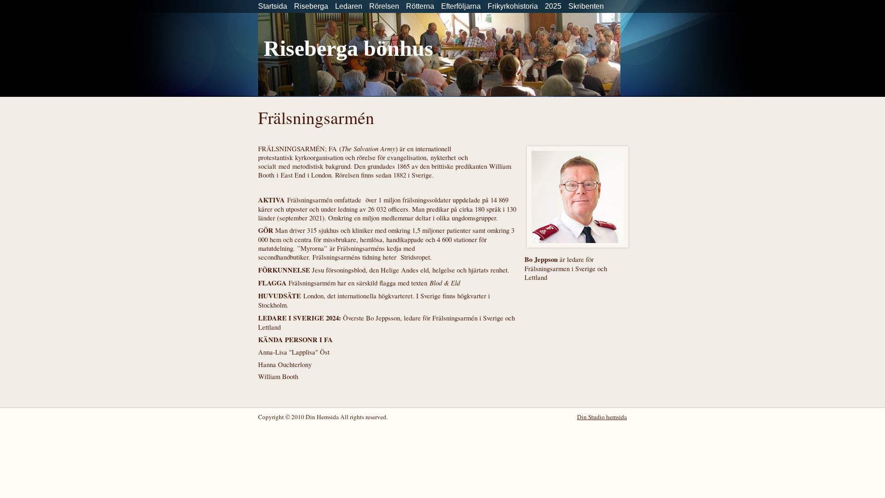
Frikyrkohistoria (513, 6)
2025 (553, 6)
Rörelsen (384, 6)
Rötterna (420, 6)
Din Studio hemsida (602, 417)
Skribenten (586, 6)
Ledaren (348, 6)
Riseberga (311, 6)
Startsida (272, 6)
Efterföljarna (461, 6)
